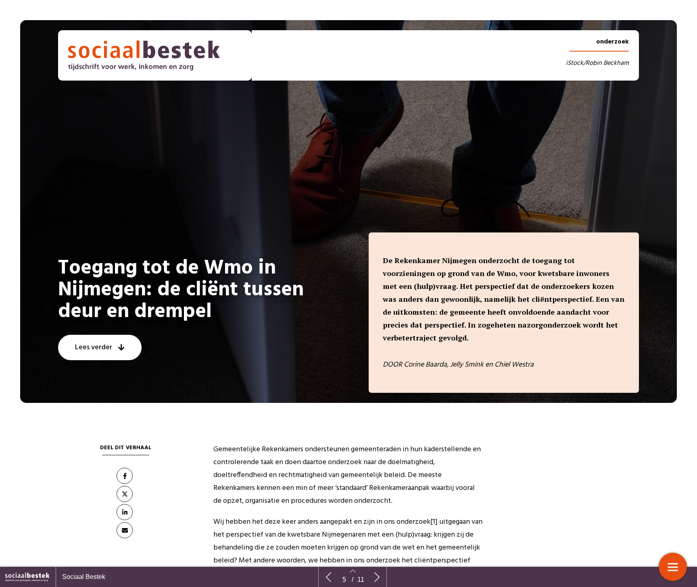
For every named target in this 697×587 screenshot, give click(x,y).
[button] (100, 347)
